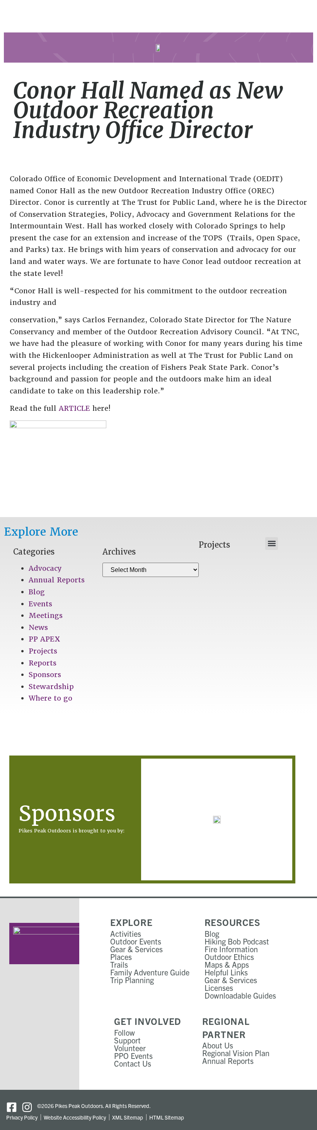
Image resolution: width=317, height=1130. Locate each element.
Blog (37, 591)
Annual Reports (57, 579)
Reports (42, 663)
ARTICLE (74, 408)
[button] (271, 543)
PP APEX (44, 639)
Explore (131, 922)
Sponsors (45, 674)
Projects (43, 651)
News (38, 627)
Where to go (50, 698)
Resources (232, 922)
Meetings (46, 615)
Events (40, 603)
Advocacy (45, 568)
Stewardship (51, 686)
